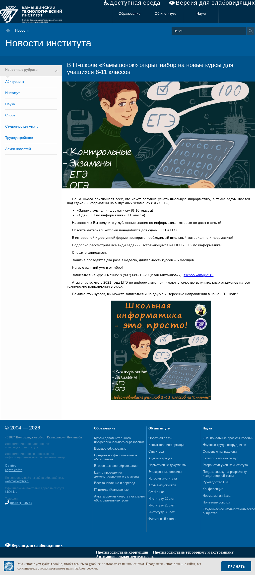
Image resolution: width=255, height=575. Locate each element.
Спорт (10, 115)
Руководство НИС (216, 482)
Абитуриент (14, 81)
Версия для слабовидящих (215, 3)
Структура (156, 451)
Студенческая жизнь (21, 126)
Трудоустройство (19, 138)
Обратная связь (160, 438)
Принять (236, 566)
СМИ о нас (156, 492)
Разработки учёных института (225, 465)
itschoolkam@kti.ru (198, 275)
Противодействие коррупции (122, 552)
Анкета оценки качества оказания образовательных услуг (119, 498)
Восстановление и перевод (114, 483)
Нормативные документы (167, 465)
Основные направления (220, 451)
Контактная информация (166, 445)
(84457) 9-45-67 (21, 503)
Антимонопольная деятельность (125, 557)
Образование (129, 13)
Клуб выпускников (162, 485)
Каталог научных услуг (220, 458)
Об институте (165, 13)
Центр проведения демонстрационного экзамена (116, 474)
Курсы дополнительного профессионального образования (119, 440)
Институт (12, 93)
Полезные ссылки (216, 502)
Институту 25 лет (161, 505)
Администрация (160, 458)
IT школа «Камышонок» (111, 490)
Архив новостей (18, 149)
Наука (201, 13)
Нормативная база (216, 495)
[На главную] (9, 30)
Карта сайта (13, 470)
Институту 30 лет (161, 512)
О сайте (10, 465)
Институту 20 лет (161, 498)
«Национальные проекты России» (228, 438)
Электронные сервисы (165, 472)
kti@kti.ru (11, 491)
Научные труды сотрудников (224, 445)
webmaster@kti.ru (17, 481)
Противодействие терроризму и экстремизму (193, 552)
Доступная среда (135, 3)
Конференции (213, 489)
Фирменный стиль (162, 519)
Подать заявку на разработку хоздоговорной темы (225, 474)
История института (162, 478)
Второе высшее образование (115, 466)
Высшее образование (110, 448)
